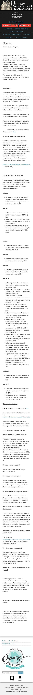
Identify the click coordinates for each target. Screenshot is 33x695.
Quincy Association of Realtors (16, 5)
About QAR (7, 29)
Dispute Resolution (21, 29)
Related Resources (16, 31)
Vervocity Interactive (21, 691)
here (14, 132)
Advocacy (8, 37)
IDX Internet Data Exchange (10, 641)
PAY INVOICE (24, 25)
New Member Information (11, 34)
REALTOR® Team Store (9, 644)
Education (26, 34)
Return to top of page (16, 685)
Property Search (20, 37)
